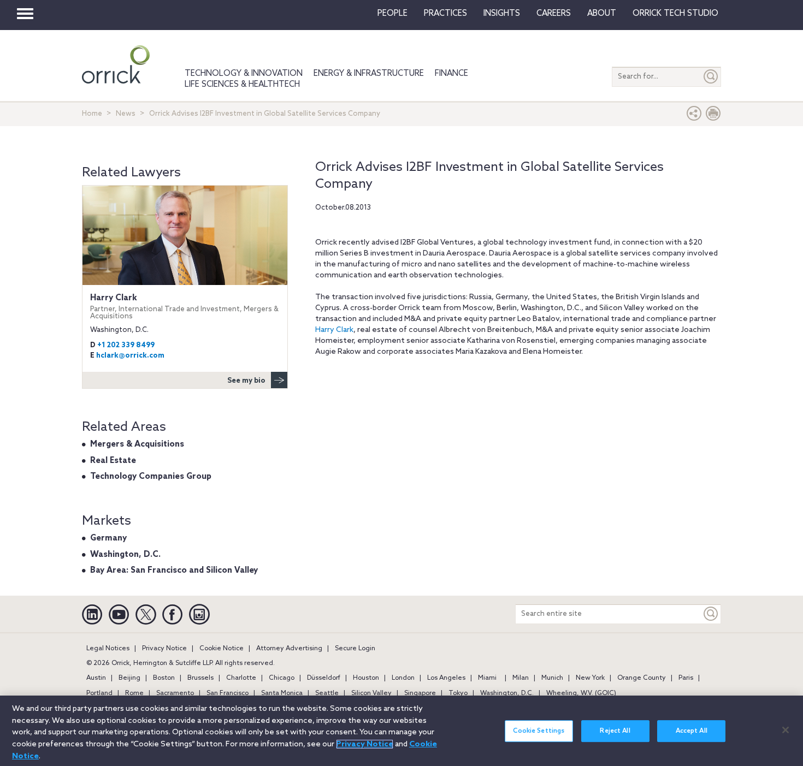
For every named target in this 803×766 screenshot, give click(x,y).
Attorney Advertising (289, 648)
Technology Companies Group (150, 477)
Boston (164, 678)
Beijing (129, 678)
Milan (520, 678)
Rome (134, 693)
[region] (401, 731)
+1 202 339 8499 (126, 345)
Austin (96, 678)
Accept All (691, 731)
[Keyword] (711, 614)
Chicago (281, 678)
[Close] (786, 730)
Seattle (327, 693)
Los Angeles (446, 678)
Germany (108, 538)
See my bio (246, 381)
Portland (99, 693)
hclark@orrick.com (130, 356)
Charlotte (241, 678)
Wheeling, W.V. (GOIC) (581, 693)
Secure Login (355, 648)
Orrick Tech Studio (675, 14)
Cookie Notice (221, 648)
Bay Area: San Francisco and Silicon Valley (174, 570)
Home (92, 114)
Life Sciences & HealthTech (242, 85)
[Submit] (711, 77)
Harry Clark (334, 330)
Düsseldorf (323, 678)
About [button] (601, 14)
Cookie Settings (538, 731)
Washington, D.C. (125, 555)
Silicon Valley (371, 693)
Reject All (615, 731)
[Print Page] (713, 116)
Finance (451, 74)
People (392, 14)
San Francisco (227, 693)
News (125, 114)
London (403, 678)
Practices (445, 14)
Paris (685, 678)
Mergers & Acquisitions (137, 444)
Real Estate (113, 461)
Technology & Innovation (244, 74)
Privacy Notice (164, 648)
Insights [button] (501, 14)
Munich (552, 678)
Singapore (420, 693)
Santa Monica (282, 693)
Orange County (641, 678)
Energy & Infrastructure (369, 74)
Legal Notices (107, 648)
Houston (366, 678)
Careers (553, 14)
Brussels (200, 678)
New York (590, 678)
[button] (694, 116)
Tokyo (458, 693)
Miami (487, 678)
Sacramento (175, 693)
